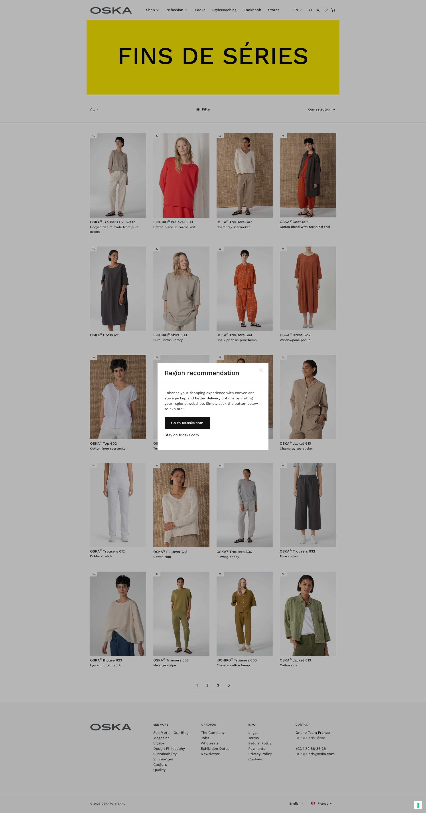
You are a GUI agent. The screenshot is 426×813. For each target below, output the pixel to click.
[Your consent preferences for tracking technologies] (418, 805)
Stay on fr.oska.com (182, 435)
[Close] (261, 370)
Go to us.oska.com (187, 423)
